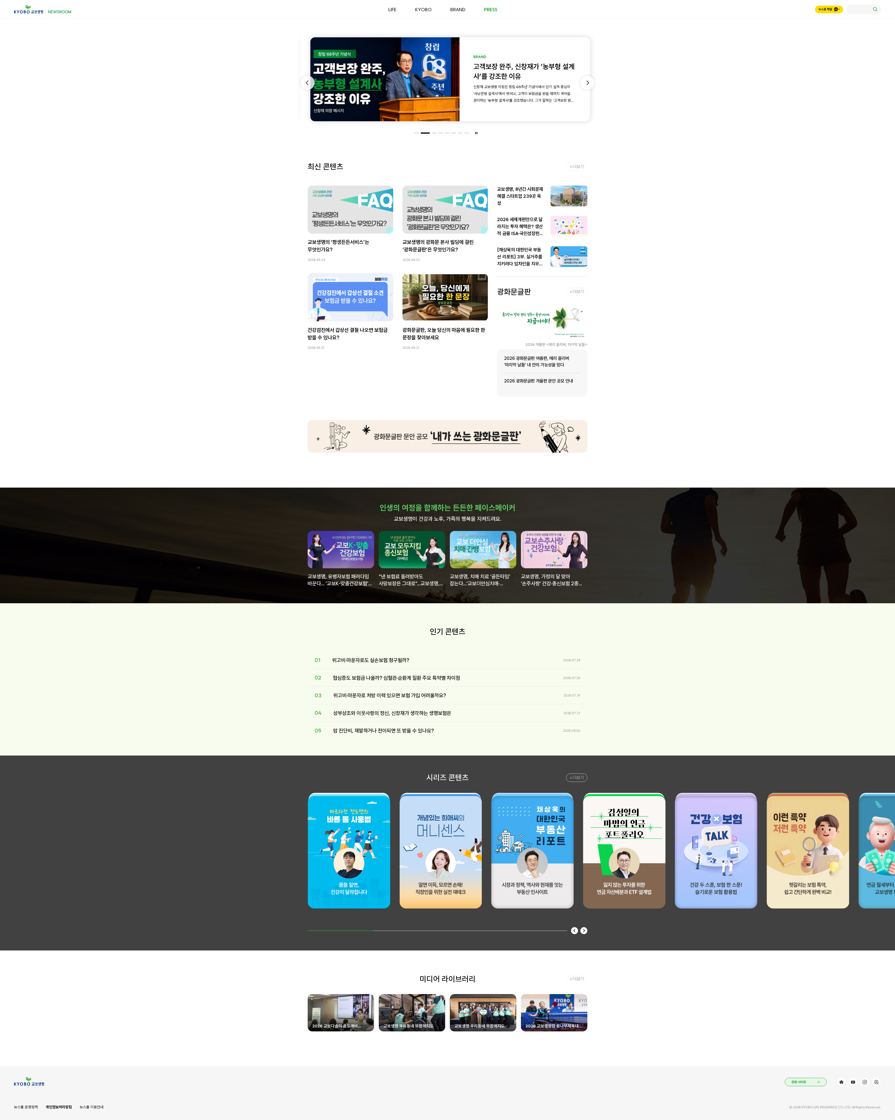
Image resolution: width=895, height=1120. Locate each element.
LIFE (392, 9)
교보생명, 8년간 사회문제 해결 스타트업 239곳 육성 (520, 196)
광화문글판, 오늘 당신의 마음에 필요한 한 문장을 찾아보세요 (444, 333)
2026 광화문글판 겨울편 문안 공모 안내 (538, 381)
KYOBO (423, 9)
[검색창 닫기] (864, 9)
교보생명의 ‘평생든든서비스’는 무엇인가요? (338, 246)
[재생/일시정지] (476, 133)
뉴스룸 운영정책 (26, 1107)
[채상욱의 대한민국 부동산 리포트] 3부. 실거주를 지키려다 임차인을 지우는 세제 (520, 257)
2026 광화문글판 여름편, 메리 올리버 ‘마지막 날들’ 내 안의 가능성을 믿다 (536, 362)
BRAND (457, 9)
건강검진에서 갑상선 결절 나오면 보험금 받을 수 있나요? (348, 333)
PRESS (490, 9)
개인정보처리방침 (59, 1107)
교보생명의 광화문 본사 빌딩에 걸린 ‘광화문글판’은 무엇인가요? (438, 246)
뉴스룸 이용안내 (91, 1107)
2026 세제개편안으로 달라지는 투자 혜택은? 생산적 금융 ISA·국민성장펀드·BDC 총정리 (520, 227)
